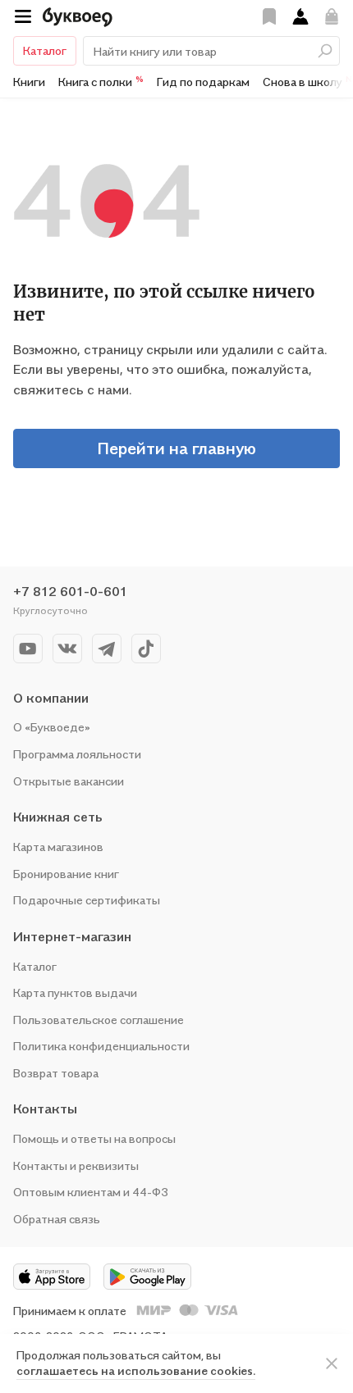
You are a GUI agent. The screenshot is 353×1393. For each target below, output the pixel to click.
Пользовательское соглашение (98, 1020)
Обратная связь (56, 1219)
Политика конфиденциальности (101, 1046)
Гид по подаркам (203, 82)
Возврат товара (56, 1073)
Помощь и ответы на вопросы (94, 1138)
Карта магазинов (58, 847)
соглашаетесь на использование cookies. (135, 1370)
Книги (29, 82)
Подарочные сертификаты (86, 900)
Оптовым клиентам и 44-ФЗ (90, 1192)
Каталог (44, 50)
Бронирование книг (66, 874)
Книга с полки (101, 81)
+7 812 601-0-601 (70, 591)
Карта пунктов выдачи (75, 992)
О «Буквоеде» (51, 727)
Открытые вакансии (68, 781)
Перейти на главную (176, 448)
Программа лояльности (77, 754)
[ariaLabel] (331, 1363)
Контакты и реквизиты (76, 1165)
